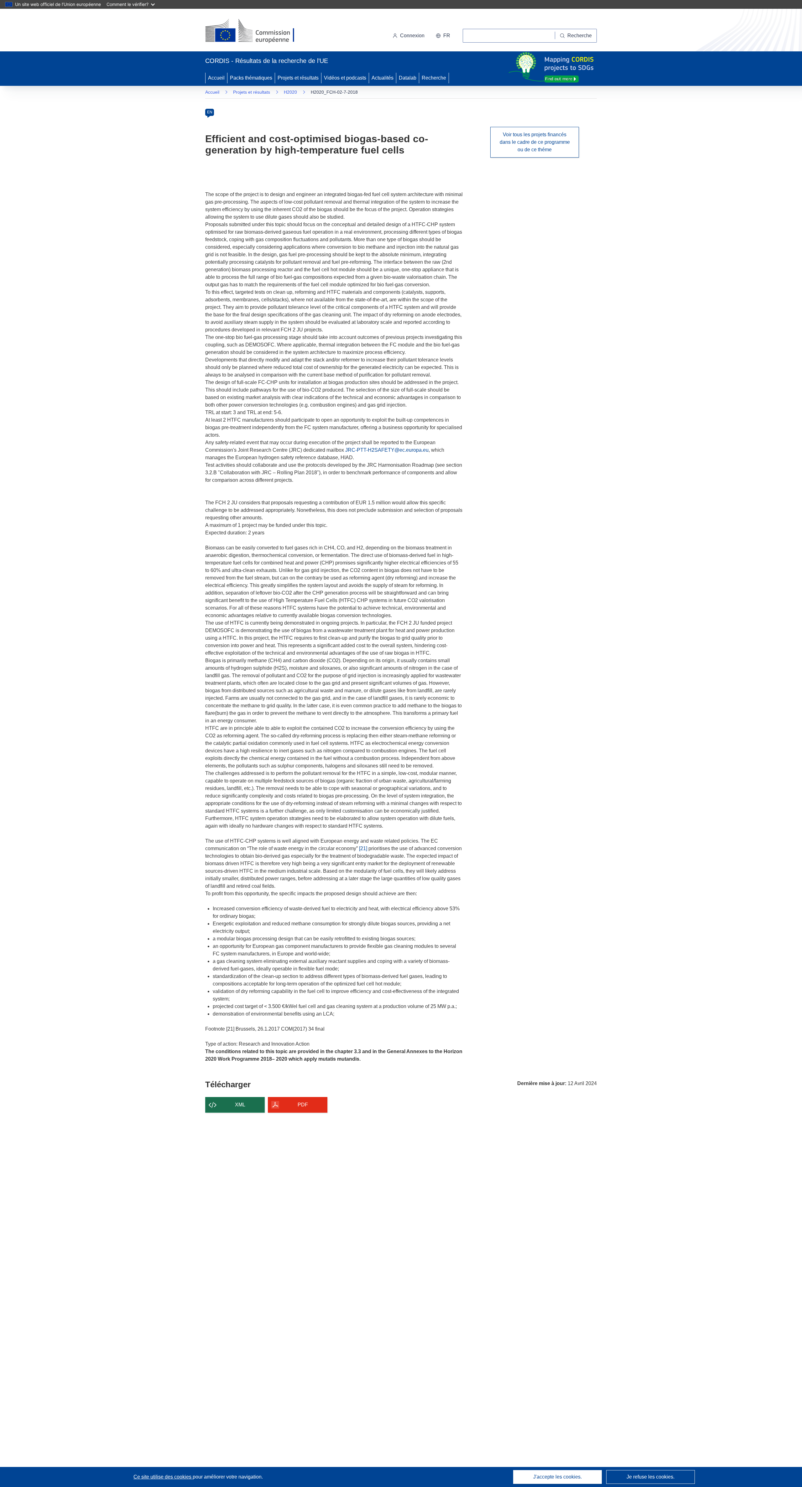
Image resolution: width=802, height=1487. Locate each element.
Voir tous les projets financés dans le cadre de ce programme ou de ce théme (535, 142)
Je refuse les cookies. (650, 1476)
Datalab (407, 78)
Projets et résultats (298, 78)
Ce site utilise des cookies (163, 1476)
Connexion (412, 35)
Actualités (382, 78)
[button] (443, 36)
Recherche (434, 78)
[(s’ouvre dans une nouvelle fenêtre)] (255, 31)
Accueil (216, 78)
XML (240, 1104)
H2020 (290, 92)
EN (209, 112)
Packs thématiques (251, 78)
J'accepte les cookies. (557, 1476)
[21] (363, 848)
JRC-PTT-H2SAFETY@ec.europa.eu (387, 450)
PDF (303, 1104)
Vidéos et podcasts (345, 78)
